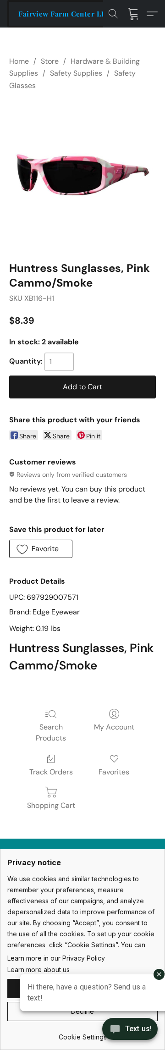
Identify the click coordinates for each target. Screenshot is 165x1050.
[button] (64, 14)
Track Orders (51, 772)
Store (50, 61)
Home (19, 61)
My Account (114, 727)
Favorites (114, 772)
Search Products (51, 732)
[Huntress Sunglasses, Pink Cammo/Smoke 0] (82, 173)
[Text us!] (130, 1029)
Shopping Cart (51, 805)
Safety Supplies (76, 73)
